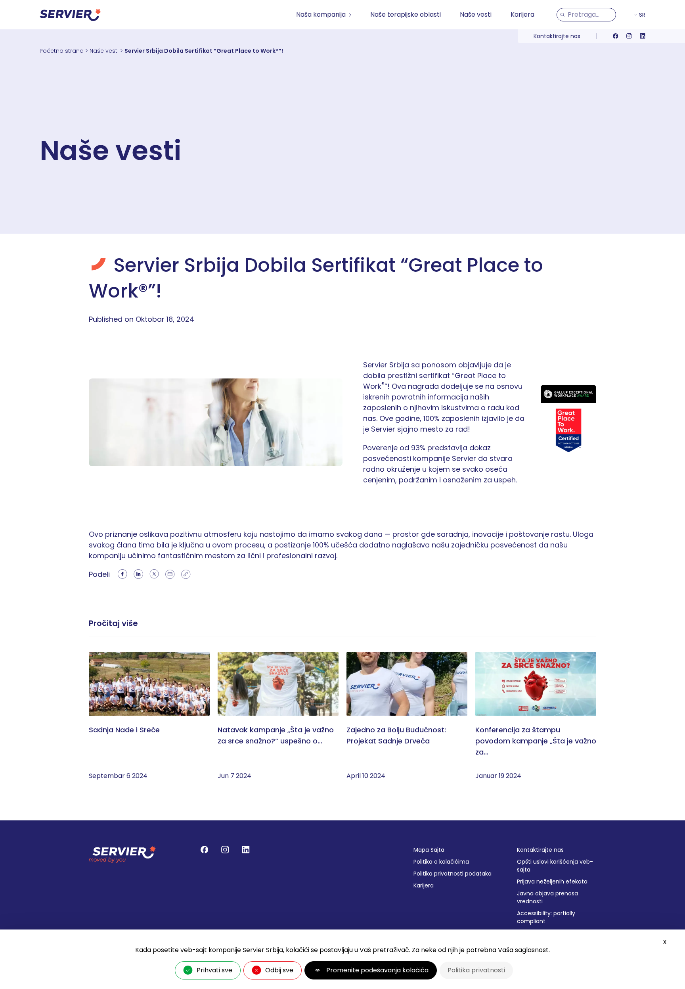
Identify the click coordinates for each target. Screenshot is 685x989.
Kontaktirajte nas (557, 36)
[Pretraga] (562, 15)
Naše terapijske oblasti (405, 14)
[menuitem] (323, 14)
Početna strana (62, 51)
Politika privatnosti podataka (452, 874)
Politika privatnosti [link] (476, 970)
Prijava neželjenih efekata (552, 881)
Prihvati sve (214, 970)
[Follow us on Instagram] (629, 36)
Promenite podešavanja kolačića (377, 970)
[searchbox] (590, 14)
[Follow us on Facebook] (615, 36)
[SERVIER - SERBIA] (70, 14)
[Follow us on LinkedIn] (642, 36)
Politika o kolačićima (441, 862)
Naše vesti (476, 14)
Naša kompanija (321, 14)
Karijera (522, 14)
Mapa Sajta (428, 850)
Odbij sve (279, 970)
